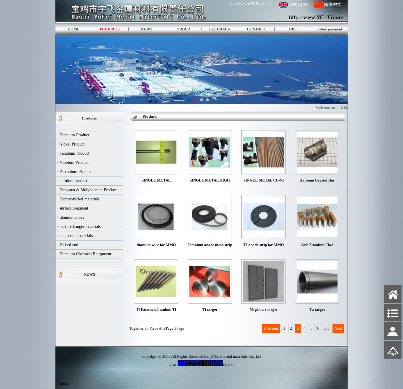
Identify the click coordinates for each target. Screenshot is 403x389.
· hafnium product (72, 181)
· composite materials (75, 235)
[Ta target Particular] (317, 300)
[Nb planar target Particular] (263, 300)
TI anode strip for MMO (263, 245)
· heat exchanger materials (79, 226)
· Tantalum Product (73, 153)
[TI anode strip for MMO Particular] (263, 236)
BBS (292, 29)
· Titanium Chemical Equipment (84, 254)
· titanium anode (70, 217)
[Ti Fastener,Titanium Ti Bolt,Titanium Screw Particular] (156, 300)
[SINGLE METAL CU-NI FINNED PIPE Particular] (263, 171)
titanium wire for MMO (156, 245)
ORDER (183, 29)
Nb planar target (263, 309)
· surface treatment (72, 208)
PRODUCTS (110, 29)
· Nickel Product (71, 144)
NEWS (146, 29)
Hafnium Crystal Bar (317, 180)
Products (89, 118)
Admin (63, 383)
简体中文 (333, 4)
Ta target (317, 309)
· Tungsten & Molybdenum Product (87, 190)
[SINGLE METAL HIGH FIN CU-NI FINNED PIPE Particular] (209, 171)
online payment (329, 29)
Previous (271, 328)
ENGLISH (298, 4)
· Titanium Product (73, 135)
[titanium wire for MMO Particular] (156, 236)
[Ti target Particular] (209, 300)
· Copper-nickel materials (78, 199)
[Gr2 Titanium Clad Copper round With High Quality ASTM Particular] (317, 236)
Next (338, 328)
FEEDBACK (219, 29)
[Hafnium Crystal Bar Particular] (317, 171)
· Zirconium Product (74, 171)
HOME (74, 29)
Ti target (209, 309)
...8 (327, 328)
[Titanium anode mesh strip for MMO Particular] (209, 236)
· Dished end (67, 245)
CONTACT (256, 29)
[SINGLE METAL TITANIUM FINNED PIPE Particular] (156, 171)
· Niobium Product (73, 162)
